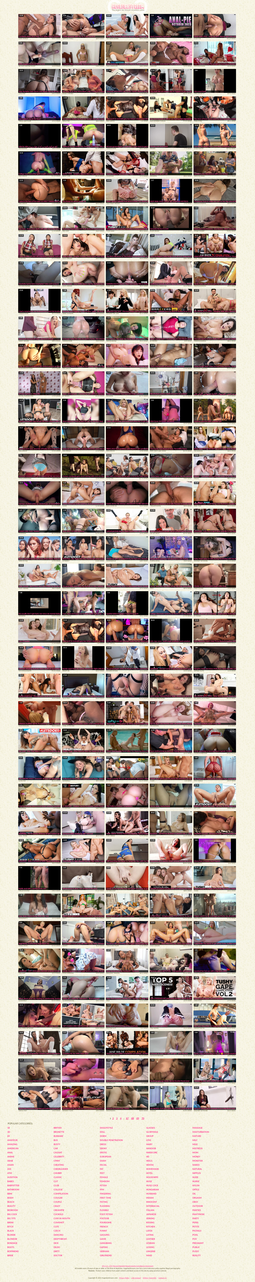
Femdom (104, 1181)
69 (137, 1118)
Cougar (58, 1198)
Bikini (10, 1222)
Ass (9, 1169)
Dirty (57, 1251)
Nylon (195, 1185)
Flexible (104, 1210)
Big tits (11, 1218)
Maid (149, 1255)
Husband (151, 1194)
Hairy (149, 1144)
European (105, 1157)
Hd (147, 1157)
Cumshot (59, 1222)
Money (196, 1157)
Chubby (58, 1173)
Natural (197, 1169)
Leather (150, 1239)
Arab (10, 1161)
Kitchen (150, 1227)
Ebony (103, 1148)
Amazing (12, 1144)
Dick (56, 1243)
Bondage (12, 1243)
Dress (103, 1144)
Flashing (105, 1206)
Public (196, 1247)
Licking (150, 1247)
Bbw (9, 1194)
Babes (10, 1181)
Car (56, 1148)
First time (105, 1198)
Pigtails (196, 1231)
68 (132, 1118)
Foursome (106, 1222)
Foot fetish (106, 1214)
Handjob (151, 1148)
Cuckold (58, 1214)
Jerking (150, 1218)
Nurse (195, 1181)
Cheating (59, 1165)
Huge (149, 1181)
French (104, 1227)
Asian (10, 1165)
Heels (149, 1161)
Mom (195, 1152)
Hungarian (152, 1190)
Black (10, 1231)
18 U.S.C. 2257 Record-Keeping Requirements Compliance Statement (127, 1266)
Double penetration (111, 1140)
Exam (103, 1161)
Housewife (152, 1177)
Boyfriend (13, 1251)
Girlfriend (106, 1255)
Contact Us (162, 1278)
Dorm (103, 1136)
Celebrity (59, 1157)
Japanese (151, 1214)
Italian (150, 1210)
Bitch (10, 1227)
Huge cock (152, 1185)
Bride (10, 1255)
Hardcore (151, 1152)
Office (195, 1190)
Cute (56, 1227)
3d (8, 1132)
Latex (149, 1231)
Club (56, 1185)
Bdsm (10, 1198)
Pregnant (198, 1243)
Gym (148, 1140)
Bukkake (58, 1136)
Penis (195, 1222)
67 (127, 1118)
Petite (195, 1227)
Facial (103, 1165)
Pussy (195, 1251)
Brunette (59, 1132)
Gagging (104, 1235)
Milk (195, 1144)
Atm (9, 1173)
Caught (58, 1152)
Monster (197, 1161)
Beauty (11, 1206)
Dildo (57, 1247)
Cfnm (57, 1161)
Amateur (12, 1140)
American (12, 1148)
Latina (150, 1235)
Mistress (197, 1148)
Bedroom (12, 1210)
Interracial (153, 1206)
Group (150, 1136)
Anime (10, 1157)
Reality (196, 1255)
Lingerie (150, 1251)
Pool (195, 1235)
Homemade (152, 1169)
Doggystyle (106, 1128)
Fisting (104, 1202)
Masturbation (200, 1132)
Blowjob (12, 1239)
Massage (197, 1128)
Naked (195, 1165)
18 (8, 1128)
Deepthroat (60, 1239)
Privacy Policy (124, 1278)
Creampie (59, 1210)
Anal (10, 1152)
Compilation (61, 1194)
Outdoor (197, 1206)
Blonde (11, 1235)
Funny (103, 1231)
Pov (194, 1239)
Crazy (57, 1206)
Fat (101, 1169)
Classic (58, 1177)
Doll (102, 1132)
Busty (57, 1144)
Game (103, 1239)
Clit (56, 1181)
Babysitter (13, 1185)
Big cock (12, 1214)
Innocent (151, 1202)
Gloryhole (152, 1132)
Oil (194, 1194)
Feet (102, 1173)
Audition (12, 1177)
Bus (56, 1140)
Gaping (104, 1247)
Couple (58, 1202)
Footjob (104, 1218)
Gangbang (106, 1243)
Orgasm (197, 1198)
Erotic (103, 1152)
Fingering (105, 1194)
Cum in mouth (62, 1218)
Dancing (58, 1235)
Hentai (150, 1165)
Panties (196, 1210)
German (104, 1251)
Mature (196, 1136)
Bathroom (13, 1190)
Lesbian (150, 1243)
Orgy (195, 1202)
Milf (194, 1140)
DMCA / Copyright (149, 1278)
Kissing (150, 1222)
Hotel (149, 1173)
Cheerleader (61, 1169)
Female (104, 1177)
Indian (150, 1198)
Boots (10, 1247)
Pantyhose (198, 1214)
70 (143, 1118)
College (58, 1190)
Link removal (136, 1278)
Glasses (150, 1128)
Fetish (103, 1185)
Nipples (196, 1173)
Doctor (58, 1255)
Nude (195, 1177)
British (57, 1128)
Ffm (102, 1190)
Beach (10, 1202)
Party (195, 1218)
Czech (57, 1231)
